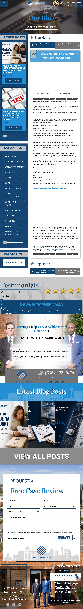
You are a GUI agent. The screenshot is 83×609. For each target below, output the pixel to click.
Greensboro (35, 235)
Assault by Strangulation (12, 195)
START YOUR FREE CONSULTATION (41, 27)
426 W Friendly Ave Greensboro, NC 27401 (14, 592)
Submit (64, 537)
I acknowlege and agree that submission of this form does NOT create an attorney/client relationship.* (40, 533)
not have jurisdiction (49, 119)
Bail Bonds (10, 221)
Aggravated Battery (15, 167)
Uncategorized (12, 156)
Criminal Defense (66, 583)
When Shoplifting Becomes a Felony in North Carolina (69, 411)
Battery (8, 226)
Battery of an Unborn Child (11, 233)
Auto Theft (10, 216)
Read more (14, 81)
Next (78, 310)
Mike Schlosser (40, 246)
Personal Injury (65, 592)
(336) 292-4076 (72, 2)
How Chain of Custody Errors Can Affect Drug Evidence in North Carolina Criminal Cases (41, 413)
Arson (8, 178)
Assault (8, 183)
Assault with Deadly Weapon (15, 203)
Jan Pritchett (45, 93)
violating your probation (45, 107)
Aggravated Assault (15, 162)
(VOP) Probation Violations (68, 93)
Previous (4, 310)
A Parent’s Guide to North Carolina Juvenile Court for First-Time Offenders (13, 412)
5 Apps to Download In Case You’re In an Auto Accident (44, 45)
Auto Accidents (12, 210)
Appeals (9, 172)
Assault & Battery (13, 188)
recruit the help (54, 238)
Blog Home (42, 37)
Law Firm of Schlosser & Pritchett (55, 249)
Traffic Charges (65, 588)
